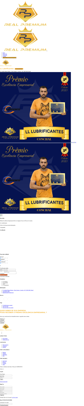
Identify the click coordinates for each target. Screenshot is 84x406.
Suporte (4, 347)
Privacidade (5, 338)
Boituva (4, 362)
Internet (4, 352)
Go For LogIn (15, 397)
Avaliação (2, 273)
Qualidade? (2, 259)
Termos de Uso (6, 339)
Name (1, 269)
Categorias (5, 55)
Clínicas (4, 353)
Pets (3, 355)
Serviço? (2, 256)
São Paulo (5, 361)
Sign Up (2, 395)
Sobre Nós (5, 54)
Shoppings (5, 354)
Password (2, 376)
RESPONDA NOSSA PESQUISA (9, 57)
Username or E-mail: (4, 402)
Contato (4, 56)
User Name (2, 374)
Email (1, 270)
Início (4, 52)
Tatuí (4, 364)
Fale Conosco (5, 344)
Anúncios (5, 346)
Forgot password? (3, 381)
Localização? (2, 261)
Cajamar (4, 363)
